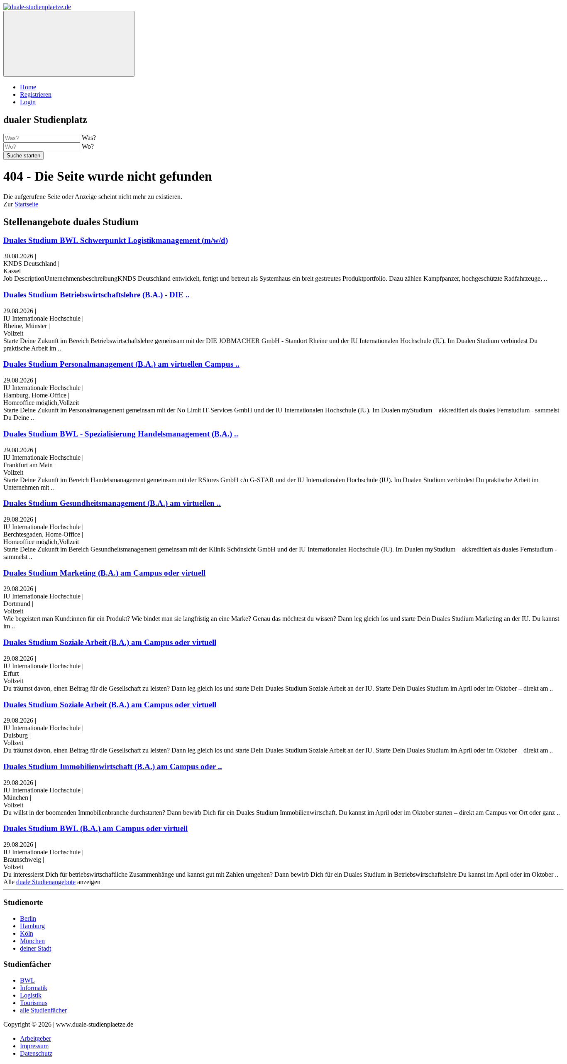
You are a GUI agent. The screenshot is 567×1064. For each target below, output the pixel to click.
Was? (89, 137)
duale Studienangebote (46, 881)
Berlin (28, 918)
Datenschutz (36, 1053)
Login (28, 101)
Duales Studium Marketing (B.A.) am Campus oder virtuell (104, 573)
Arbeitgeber (35, 1038)
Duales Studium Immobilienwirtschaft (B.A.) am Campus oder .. (112, 766)
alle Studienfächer (43, 1010)
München (32, 940)
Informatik (33, 987)
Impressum (34, 1045)
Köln (26, 933)
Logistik (31, 995)
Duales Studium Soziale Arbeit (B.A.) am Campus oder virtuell (109, 642)
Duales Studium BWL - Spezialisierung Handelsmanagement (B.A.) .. (120, 433)
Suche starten (23, 155)
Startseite (26, 204)
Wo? (88, 146)
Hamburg (32, 925)
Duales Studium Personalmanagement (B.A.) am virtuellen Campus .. (121, 364)
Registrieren (35, 94)
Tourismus (33, 1002)
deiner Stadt (35, 948)
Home (28, 87)
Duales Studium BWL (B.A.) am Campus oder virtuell (95, 828)
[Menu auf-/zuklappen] (68, 44)
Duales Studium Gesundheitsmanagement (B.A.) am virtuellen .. (112, 503)
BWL (27, 980)
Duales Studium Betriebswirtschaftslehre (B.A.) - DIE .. (96, 294)
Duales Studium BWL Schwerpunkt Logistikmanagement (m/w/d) (115, 240)
